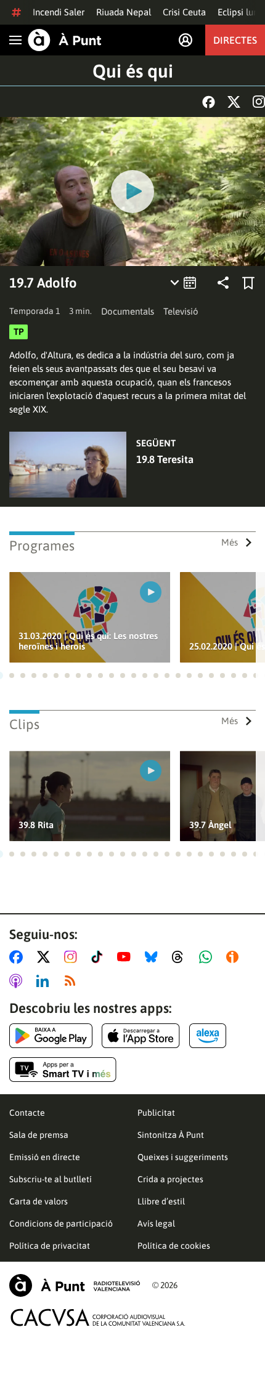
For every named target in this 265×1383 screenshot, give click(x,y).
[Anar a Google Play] (50, 1035)
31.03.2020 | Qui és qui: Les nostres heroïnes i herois (88, 641)
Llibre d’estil (161, 1201)
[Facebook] (208, 101)
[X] (233, 102)
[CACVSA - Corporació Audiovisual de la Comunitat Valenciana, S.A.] (98, 1317)
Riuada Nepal (123, 12)
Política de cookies (173, 1246)
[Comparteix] (223, 282)
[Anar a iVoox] (234, 957)
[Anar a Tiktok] (99, 957)
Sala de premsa (38, 1135)
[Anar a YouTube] (126, 957)
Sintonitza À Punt (170, 1135)
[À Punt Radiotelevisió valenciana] (74, 1285)
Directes (235, 40)
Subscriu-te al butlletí (50, 1179)
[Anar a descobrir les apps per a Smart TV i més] (62, 1069)
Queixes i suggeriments (182, 1157)
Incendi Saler (58, 12)
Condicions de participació (61, 1223)
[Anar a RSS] (73, 981)
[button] (11, 675)
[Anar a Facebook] (18, 957)
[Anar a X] (46, 957)
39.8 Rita (36, 825)
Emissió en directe (44, 1157)
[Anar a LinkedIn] (45, 981)
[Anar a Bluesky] (154, 957)
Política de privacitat (49, 1246)
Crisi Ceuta (184, 12)
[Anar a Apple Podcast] (18, 981)
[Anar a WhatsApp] (208, 957)
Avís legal (156, 1223)
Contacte (27, 1113)
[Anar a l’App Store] (141, 1035)
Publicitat (156, 1113)
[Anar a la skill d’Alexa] (207, 1035)
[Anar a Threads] (181, 957)
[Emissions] (184, 282)
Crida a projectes (170, 1179)
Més (229, 542)
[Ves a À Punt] (65, 40)
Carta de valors (38, 1201)
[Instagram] (259, 101)
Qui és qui (132, 70)
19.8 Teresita (165, 459)
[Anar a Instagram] (73, 957)
